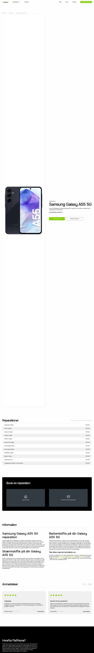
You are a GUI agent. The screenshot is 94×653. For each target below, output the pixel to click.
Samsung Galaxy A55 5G (21, 12)
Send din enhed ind (74, 218)
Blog (60, 2)
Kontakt (74, 2)
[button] (16, 2)
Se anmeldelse (40, 611)
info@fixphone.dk (71, 556)
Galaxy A (11, 12)
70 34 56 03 (62, 556)
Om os (66, 2)
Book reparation (86, 2)
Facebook (81, 556)
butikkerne (59, 558)
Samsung (4, 12)
